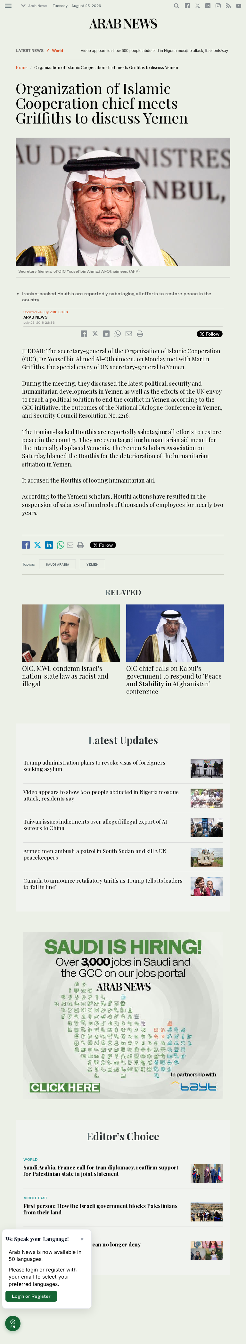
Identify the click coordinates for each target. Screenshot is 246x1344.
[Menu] (8, 6)
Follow (211, 334)
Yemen (92, 564)
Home (22, 67)
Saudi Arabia (57, 564)
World (57, 50)
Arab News (37, 6)
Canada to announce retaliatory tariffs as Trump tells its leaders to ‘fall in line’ (103, 883)
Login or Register (31, 1296)
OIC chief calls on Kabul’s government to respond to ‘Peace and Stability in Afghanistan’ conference (174, 680)
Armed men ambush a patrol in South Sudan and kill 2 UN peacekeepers (95, 854)
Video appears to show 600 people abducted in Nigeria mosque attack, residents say (101, 795)
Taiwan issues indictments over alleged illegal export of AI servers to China (145, 50)
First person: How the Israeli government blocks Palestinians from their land (100, 1209)
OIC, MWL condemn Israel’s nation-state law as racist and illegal (65, 676)
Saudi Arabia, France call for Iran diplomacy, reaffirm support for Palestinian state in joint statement (100, 1170)
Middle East (35, 1198)
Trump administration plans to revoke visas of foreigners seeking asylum (94, 765)
